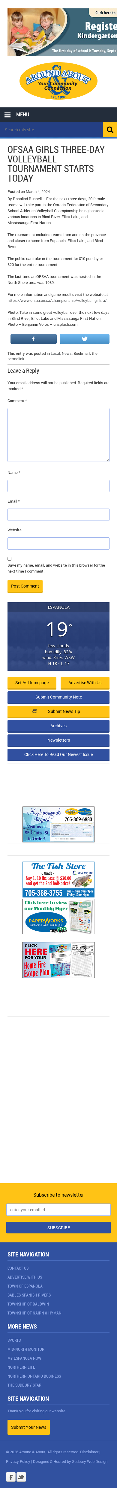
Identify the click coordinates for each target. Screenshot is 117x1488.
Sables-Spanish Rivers (29, 1295)
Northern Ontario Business (34, 1376)
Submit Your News (28, 1427)
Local (55, 353)
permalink (16, 358)
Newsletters (58, 740)
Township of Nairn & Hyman (35, 1313)
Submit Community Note (58, 697)
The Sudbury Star (24, 1385)
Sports (14, 1340)
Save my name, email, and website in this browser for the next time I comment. (56, 568)
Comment (17, 400)
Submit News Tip (64, 711)
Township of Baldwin (28, 1304)
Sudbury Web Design (89, 1461)
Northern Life (21, 1367)
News (67, 353)
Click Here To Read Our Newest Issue (58, 754)
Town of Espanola (25, 1286)
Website (15, 529)
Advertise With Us (25, 1277)
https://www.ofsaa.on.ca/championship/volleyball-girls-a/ (57, 300)
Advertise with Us (84, 682)
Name (14, 472)
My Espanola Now (24, 1358)
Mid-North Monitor (26, 1349)
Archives (58, 725)
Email (14, 501)
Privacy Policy (18, 1461)
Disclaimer (89, 1451)
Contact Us (18, 1268)
